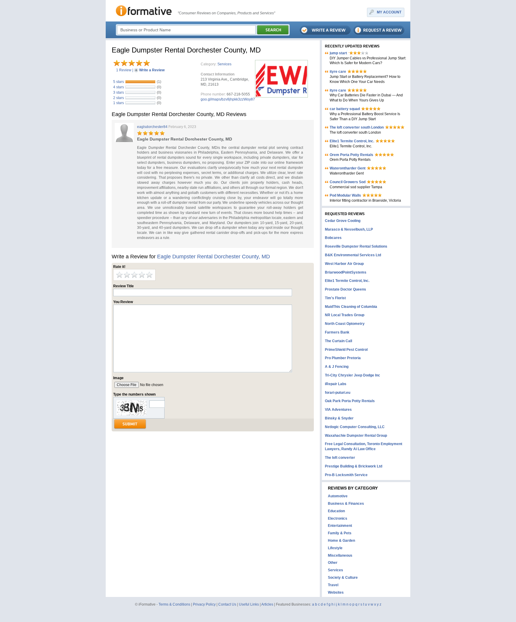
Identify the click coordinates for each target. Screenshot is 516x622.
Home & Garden (341, 540)
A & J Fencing (336, 367)
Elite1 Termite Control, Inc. (352, 141)
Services (224, 64)
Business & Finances (346, 503)
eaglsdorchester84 (152, 127)
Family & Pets (339, 533)
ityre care (338, 72)
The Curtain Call (338, 341)
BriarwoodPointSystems (345, 272)
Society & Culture (343, 577)
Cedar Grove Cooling (342, 221)
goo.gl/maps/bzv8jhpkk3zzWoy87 (228, 99)
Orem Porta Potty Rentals (351, 155)
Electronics (337, 518)
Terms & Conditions (174, 604)
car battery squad (345, 109)
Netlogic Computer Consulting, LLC (355, 427)
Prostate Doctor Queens (345, 289)
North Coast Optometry (345, 324)
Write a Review (152, 70)
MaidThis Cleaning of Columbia (351, 307)
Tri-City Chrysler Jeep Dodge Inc (352, 375)
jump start (338, 53)
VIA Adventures (338, 410)
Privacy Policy (204, 604)
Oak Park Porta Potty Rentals (350, 401)
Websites (336, 592)
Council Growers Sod (348, 182)
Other (332, 563)
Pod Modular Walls (345, 195)
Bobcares (333, 238)
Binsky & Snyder (339, 418)
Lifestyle (335, 548)
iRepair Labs (335, 384)
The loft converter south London (357, 127)
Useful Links (249, 604)
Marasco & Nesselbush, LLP (349, 229)
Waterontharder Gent (348, 168)
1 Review (123, 70)
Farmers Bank (337, 332)
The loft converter (340, 458)
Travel (333, 585)
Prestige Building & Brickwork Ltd (353, 466)
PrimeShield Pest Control (346, 350)
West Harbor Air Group (344, 264)
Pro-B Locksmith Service (346, 475)
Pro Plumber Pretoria (343, 358)
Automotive (338, 496)
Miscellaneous (340, 555)
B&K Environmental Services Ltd (353, 255)
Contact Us (227, 604)
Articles (267, 604)
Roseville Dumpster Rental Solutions (356, 246)
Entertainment (340, 526)
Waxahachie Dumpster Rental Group (356, 435)
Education (336, 511)
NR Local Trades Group (344, 315)
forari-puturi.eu (337, 393)
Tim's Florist (335, 298)
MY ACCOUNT (389, 12)
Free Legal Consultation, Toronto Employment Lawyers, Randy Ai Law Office (363, 446)
